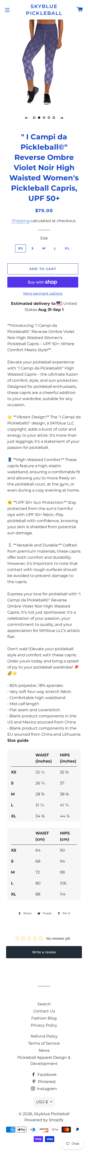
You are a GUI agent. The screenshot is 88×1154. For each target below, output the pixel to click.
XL (67, 248)
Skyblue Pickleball (44, 9)
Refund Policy (44, 1036)
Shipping (21, 220)
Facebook (46, 1074)
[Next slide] (61, 117)
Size (44, 238)
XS (20, 248)
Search (44, 1004)
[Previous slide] (26, 117)
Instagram (46, 1088)
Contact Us (44, 1011)
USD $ (42, 1102)
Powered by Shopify (44, 1120)
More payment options (42, 293)
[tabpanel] (44, 62)
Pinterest (46, 1081)
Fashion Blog (44, 1018)
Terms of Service (44, 1043)
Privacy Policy (44, 1025)
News (44, 1050)
